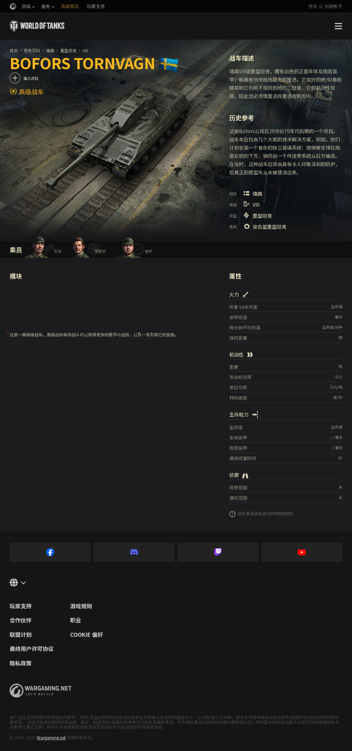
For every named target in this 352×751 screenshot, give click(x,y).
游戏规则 (81, 606)
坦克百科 (32, 50)
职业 (75, 620)
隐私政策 (21, 663)
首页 (14, 50)
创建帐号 (333, 6)
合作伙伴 (21, 620)
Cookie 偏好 (86, 635)
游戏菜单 (338, 26)
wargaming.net (41, 690)
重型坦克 (68, 50)
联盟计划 (21, 635)
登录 (312, 6)
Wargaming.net (51, 737)
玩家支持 (21, 606)
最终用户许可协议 (32, 649)
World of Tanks (37, 26)
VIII (85, 50)
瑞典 (50, 50)
